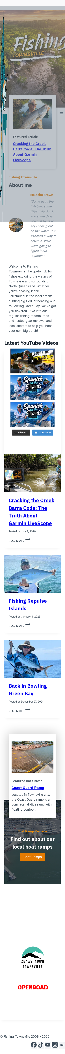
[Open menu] (61, 114)
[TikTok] (41, 1045)
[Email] (62, 1045)
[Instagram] (55, 1045)
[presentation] (32, 473)
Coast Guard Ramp (28, 787)
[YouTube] (48, 1045)
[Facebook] (34, 1045)
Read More (19, 540)
